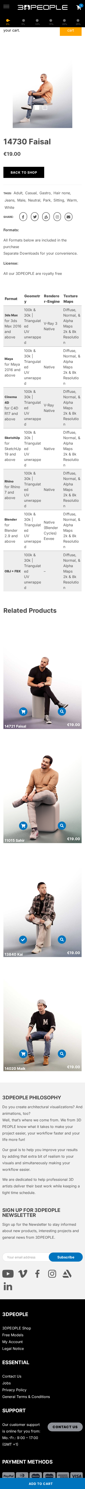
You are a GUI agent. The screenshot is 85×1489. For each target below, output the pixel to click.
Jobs (6, 1383)
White (9, 207)
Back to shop (24, 172)
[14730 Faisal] (23, 216)
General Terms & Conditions (26, 1396)
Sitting (58, 200)
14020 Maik (15, 1068)
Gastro (45, 193)
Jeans (10, 200)
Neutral (34, 200)
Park (47, 200)
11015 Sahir (15, 840)
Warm (72, 200)
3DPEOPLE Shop (16, 1328)
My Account (12, 1341)
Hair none (61, 193)
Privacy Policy (14, 1390)
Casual (31, 193)
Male (21, 200)
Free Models (12, 1335)
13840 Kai (14, 954)
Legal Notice (13, 1348)
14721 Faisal (15, 726)
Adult (18, 193)
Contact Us (11, 1376)
